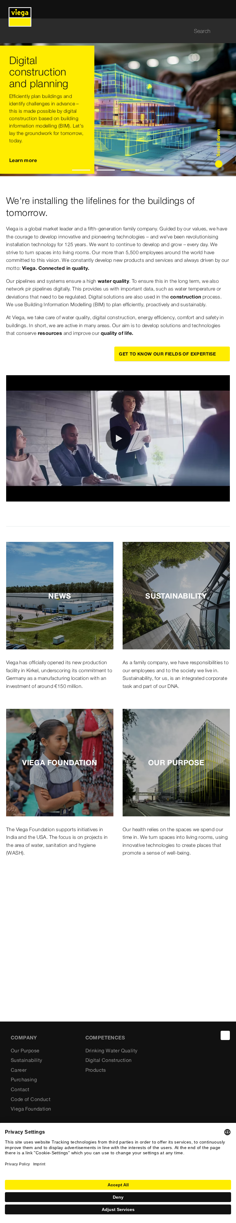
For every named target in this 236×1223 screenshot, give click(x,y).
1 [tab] (81, 170)
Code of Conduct (30, 1099)
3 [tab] (130, 170)
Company (24, 1037)
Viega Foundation (31, 1109)
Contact (20, 1089)
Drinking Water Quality (111, 1050)
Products (95, 1070)
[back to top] (225, 1035)
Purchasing (24, 1079)
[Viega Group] (20, 9)
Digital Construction (108, 1060)
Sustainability (26, 1060)
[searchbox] (112, 31)
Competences (105, 1037)
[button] (118, 438)
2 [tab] (105, 170)
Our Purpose (25, 1050)
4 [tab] (155, 170)
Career (18, 1070)
